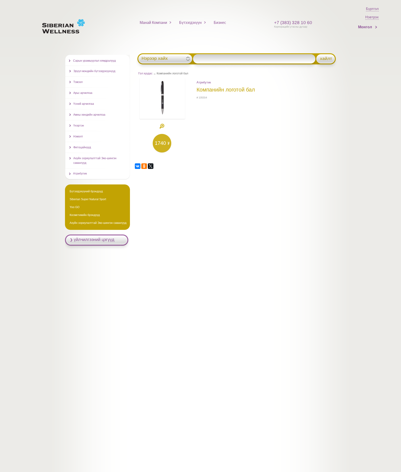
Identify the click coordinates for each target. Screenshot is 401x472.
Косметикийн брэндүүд (85, 215)
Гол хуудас (145, 73)
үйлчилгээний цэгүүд (94, 239)
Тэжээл (78, 82)
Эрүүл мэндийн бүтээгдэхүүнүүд (94, 71)
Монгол (365, 27)
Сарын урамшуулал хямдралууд (94, 60)
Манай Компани (153, 23)
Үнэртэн (78, 125)
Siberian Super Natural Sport (88, 199)
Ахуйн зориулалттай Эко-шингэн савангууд (94, 161)
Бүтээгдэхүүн (190, 23)
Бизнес (220, 23)
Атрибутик (204, 82)
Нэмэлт (78, 136)
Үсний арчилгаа (83, 103)
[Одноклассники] (144, 166)
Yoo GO (74, 207)
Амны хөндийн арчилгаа (89, 114)
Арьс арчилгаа (82, 93)
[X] (150, 166)
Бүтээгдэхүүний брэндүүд (86, 191)
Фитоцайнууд (82, 147)
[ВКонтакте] (137, 166)
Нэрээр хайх (155, 58)
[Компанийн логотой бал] (162, 114)
